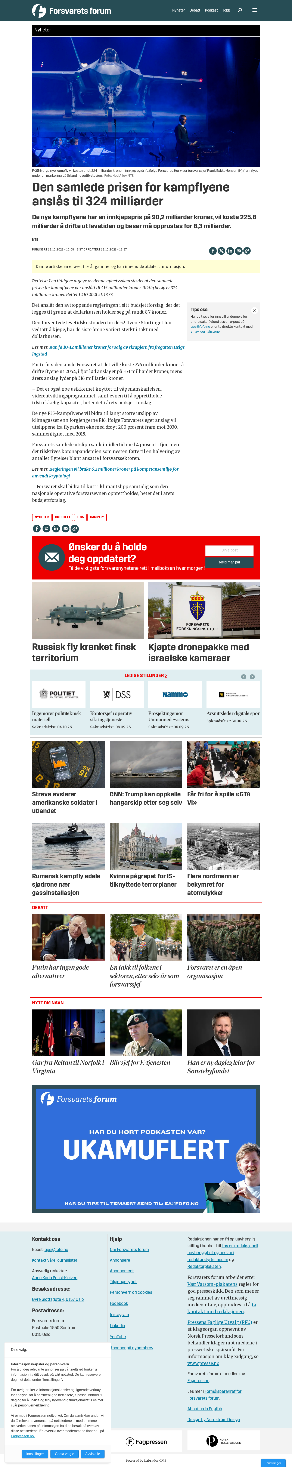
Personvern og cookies (131, 1293)
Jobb (226, 10)
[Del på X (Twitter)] (221, 250)
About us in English (204, 1409)
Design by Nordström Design (213, 1420)
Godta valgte (64, 1454)
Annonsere (120, 1260)
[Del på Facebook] (213, 250)
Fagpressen (198, 1381)
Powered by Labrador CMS (146, 1461)
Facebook (119, 1304)
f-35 (80, 517)
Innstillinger (273, 1463)
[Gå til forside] (71, 11)
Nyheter (178, 10)
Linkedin (117, 1326)
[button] (244, 677)
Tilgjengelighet (123, 1282)
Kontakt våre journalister (54, 1260)
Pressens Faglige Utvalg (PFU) (219, 1322)
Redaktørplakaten (204, 1267)
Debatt (195, 10)
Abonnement (122, 1271)
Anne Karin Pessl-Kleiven (54, 1278)
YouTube (118, 1337)
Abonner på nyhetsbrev (131, 1348)
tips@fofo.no (200, 327)
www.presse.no (203, 1363)
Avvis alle (92, 1454)
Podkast (211, 10)
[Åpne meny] (255, 10)
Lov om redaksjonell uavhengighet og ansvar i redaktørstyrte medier (222, 1253)
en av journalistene (205, 331)
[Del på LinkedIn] (230, 250)
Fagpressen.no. (23, 1436)
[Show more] (254, 310)
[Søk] (239, 10)
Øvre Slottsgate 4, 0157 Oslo (58, 1300)
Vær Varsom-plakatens (212, 1284)
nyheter (42, 517)
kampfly (97, 517)
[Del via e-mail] (238, 250)
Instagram (119, 1315)
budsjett (63, 517)
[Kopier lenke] (247, 251)
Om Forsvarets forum (129, 1250)
